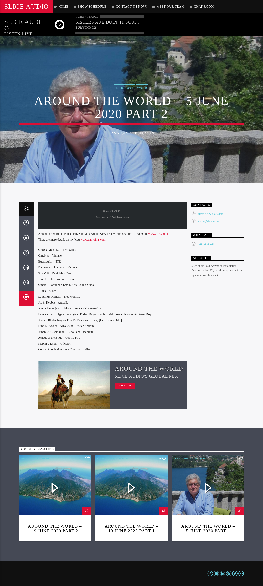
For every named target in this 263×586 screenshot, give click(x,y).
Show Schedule (92, 6)
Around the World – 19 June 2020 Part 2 (55, 528)
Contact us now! (131, 6)
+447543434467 (207, 244)
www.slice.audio (158, 233)
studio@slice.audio (208, 221)
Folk (119, 88)
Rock (130, 88)
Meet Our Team (170, 6)
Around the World (149, 368)
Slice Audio (26, 6)
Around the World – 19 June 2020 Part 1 (131, 528)
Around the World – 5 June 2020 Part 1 (208, 528)
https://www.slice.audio (210, 213)
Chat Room (204, 6)
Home (63, 6)
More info (124, 385)
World (142, 88)
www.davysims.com (92, 239)
